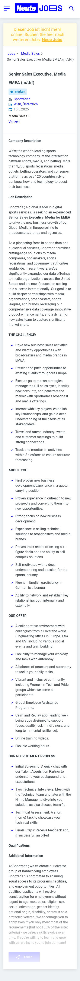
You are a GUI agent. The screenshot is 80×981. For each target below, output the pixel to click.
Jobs (11, 53)
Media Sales (30, 53)
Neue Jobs (52, 39)
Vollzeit (14, 122)
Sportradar (22, 99)
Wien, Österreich (26, 104)
